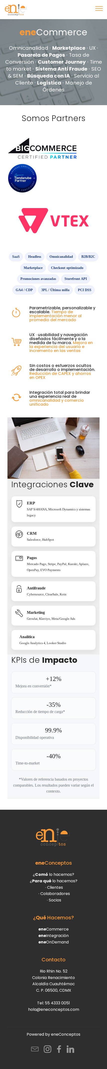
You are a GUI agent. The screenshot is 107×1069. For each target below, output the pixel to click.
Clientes (55, 887)
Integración (53, 935)
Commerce (53, 929)
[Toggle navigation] (99, 8)
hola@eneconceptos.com (53, 1009)
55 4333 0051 (57, 1003)
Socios (55, 900)
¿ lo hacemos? (53, 874)
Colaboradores (55, 893)
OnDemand (53, 942)
